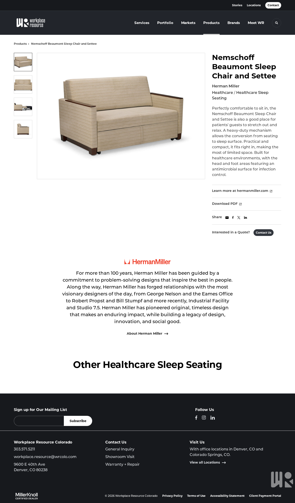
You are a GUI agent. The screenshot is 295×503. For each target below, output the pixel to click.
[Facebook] (196, 418)
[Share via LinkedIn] (245, 217)
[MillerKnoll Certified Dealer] (26, 496)
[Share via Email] (227, 217)
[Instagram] (204, 418)
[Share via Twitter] (238, 217)
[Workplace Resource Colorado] (34, 22)
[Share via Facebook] (233, 217)
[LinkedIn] (212, 418)
